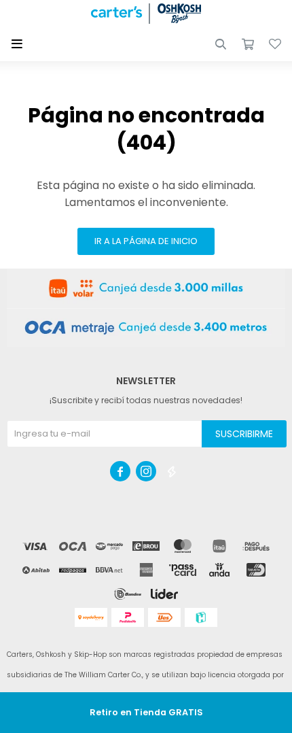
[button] (220, 44)
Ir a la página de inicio (146, 241)
